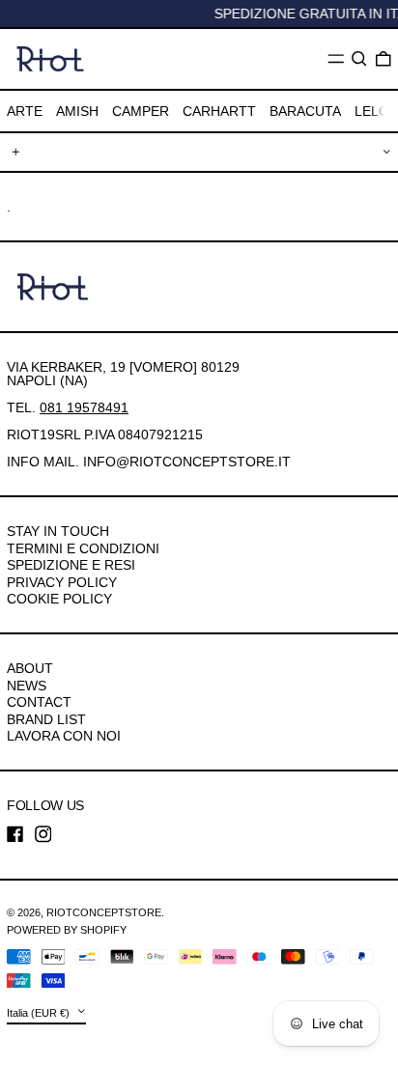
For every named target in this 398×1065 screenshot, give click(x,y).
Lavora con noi (64, 735)
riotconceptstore (103, 912)
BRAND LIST (46, 719)
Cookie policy (59, 598)
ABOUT (30, 668)
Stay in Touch (58, 531)
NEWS (26, 685)
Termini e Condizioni (83, 548)
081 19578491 (84, 407)
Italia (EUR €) (39, 1013)
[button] (359, 58)
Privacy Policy (62, 582)
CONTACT (39, 702)
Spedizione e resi (71, 565)
